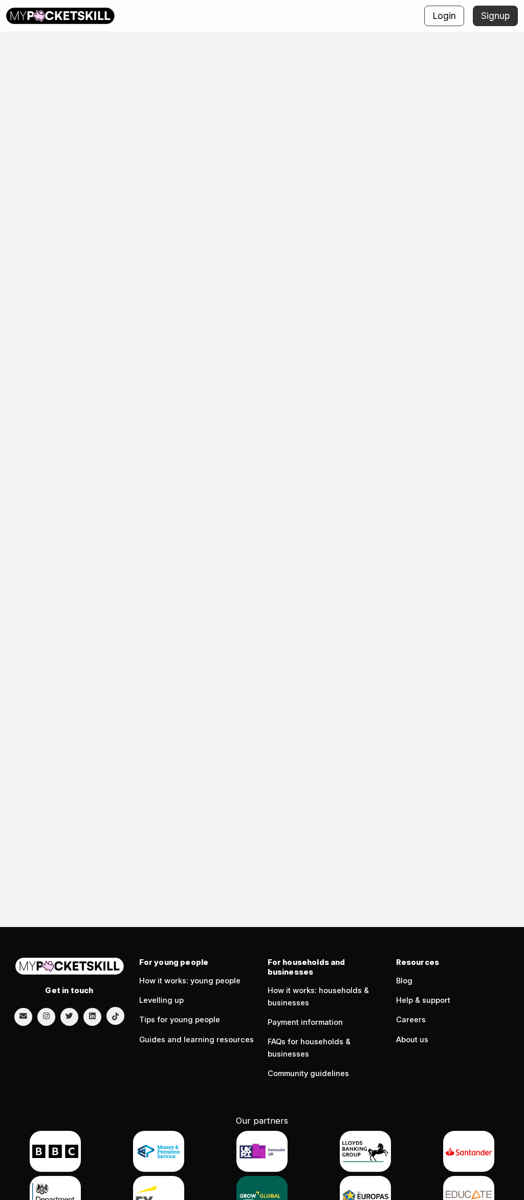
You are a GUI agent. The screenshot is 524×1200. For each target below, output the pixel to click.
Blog (404, 980)
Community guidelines (308, 1073)
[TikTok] (115, 1016)
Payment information (305, 1022)
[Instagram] (46, 1016)
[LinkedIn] (92, 1016)
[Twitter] (69, 1016)
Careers (411, 1019)
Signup (495, 15)
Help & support (423, 1000)
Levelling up (161, 1000)
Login (444, 15)
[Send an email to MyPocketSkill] (23, 1016)
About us (412, 1039)
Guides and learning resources (196, 1039)
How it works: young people (190, 980)
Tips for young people (179, 1019)
